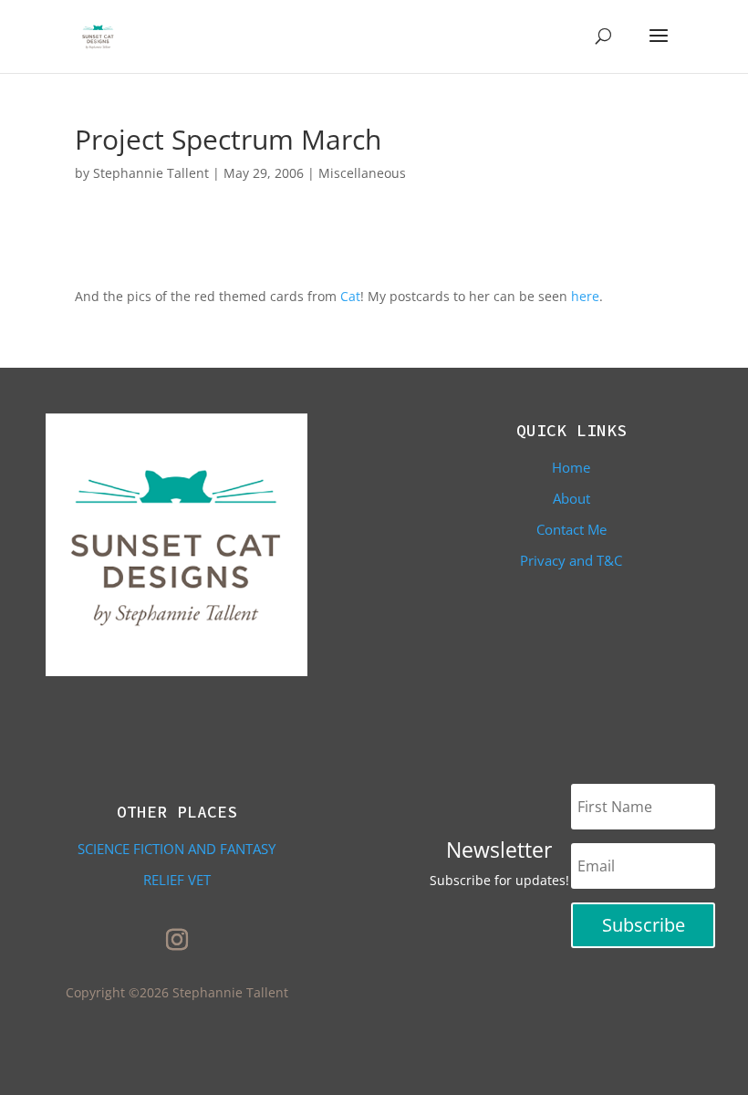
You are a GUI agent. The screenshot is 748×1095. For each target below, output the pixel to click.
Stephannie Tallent (151, 173)
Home (571, 467)
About (571, 498)
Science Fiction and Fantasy (176, 849)
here (585, 296)
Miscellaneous (362, 173)
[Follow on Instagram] (177, 940)
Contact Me (571, 529)
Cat (350, 296)
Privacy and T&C (571, 560)
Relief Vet (177, 880)
